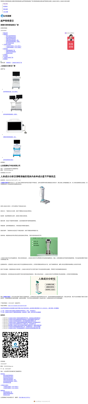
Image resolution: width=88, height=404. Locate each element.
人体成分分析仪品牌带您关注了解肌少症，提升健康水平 (22, 323)
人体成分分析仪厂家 (8, 57)
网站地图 (5, 9)
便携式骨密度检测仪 (11, 51)
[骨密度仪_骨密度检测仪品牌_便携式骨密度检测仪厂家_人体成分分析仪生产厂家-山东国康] (8, 17)
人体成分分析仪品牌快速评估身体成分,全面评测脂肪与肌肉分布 (23, 319)
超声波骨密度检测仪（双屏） (13, 41)
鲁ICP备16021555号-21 (24, 397)
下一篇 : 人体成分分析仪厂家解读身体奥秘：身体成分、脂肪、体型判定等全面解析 (21, 312)
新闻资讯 (5, 48)
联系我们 (5, 6)
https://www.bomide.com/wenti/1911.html (17, 305)
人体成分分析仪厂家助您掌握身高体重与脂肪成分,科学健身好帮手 (24, 322)
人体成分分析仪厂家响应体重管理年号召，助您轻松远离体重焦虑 (24, 318)
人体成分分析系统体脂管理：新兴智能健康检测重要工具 (22, 320)
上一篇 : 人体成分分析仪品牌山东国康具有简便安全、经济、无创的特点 (18, 310)
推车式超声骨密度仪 (11, 35)
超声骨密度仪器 (10, 43)
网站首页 (5, 33)
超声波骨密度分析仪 (11, 37)
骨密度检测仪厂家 (10, 50)
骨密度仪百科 (9, 53)
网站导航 (5, 3)
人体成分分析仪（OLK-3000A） (14, 46)
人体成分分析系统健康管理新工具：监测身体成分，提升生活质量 (24, 326)
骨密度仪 (5, 34)
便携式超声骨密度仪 (11, 38)
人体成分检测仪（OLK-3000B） (14, 47)
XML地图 (5, 11)
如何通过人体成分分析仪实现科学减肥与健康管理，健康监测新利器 (24, 325)
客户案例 (5, 56)
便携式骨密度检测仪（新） (12, 40)
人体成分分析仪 (7, 44)
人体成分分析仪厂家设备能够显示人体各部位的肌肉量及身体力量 (24, 328)
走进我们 (5, 54)
